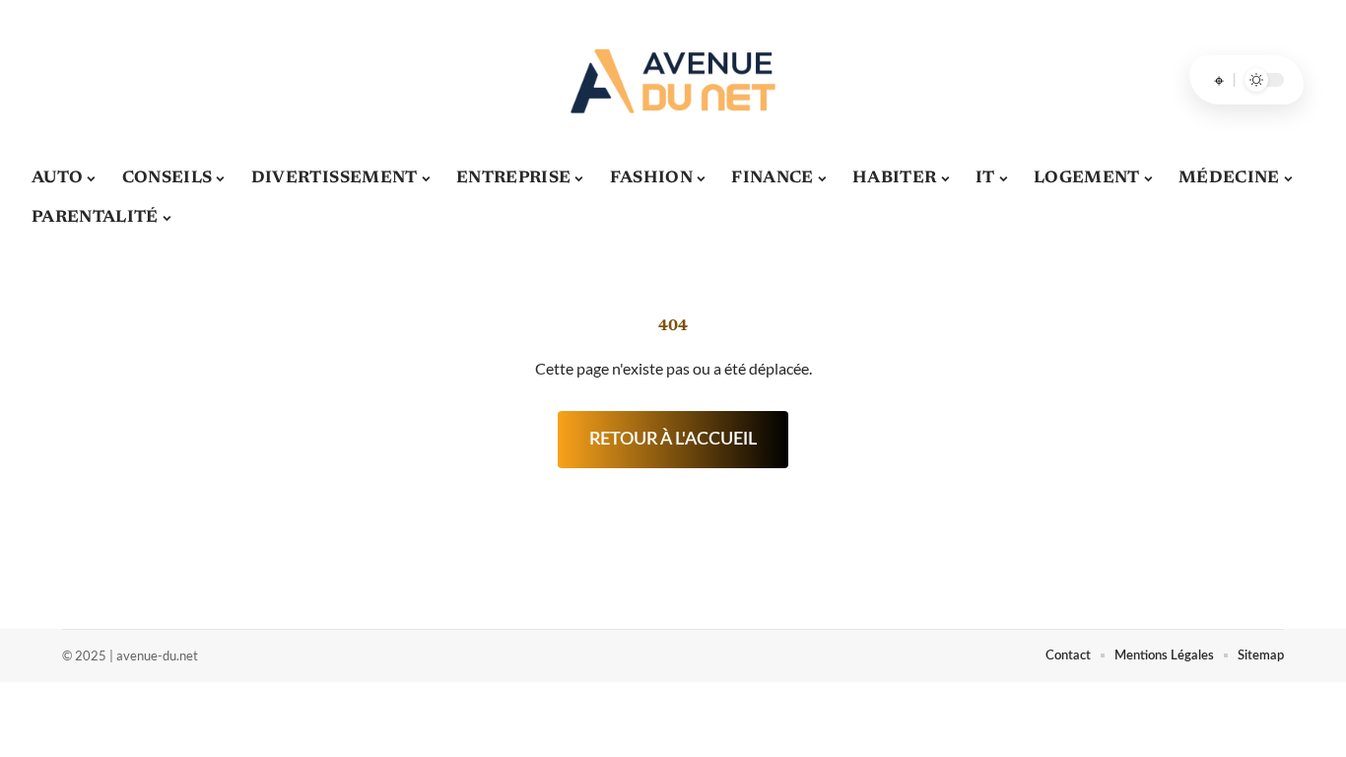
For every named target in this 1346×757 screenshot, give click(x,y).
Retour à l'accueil (673, 439)
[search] (1219, 80)
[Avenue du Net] (673, 80)
